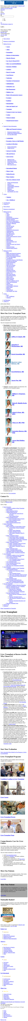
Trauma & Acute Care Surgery (13, 244)
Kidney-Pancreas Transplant (15, 540)
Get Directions (4, 24)
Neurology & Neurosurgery (12, 230)
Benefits (5, 967)
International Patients (11, 275)
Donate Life (6, 604)
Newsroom (5, 995)
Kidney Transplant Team (12, 548)
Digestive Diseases (10, 219)
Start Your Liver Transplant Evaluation (15, 565)
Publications (6, 996)
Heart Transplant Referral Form (13, 522)
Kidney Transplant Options (12, 535)
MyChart (3, 13)
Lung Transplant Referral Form (16, 581)
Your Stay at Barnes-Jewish (12, 280)
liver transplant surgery (11, 855)
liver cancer (22, 859)
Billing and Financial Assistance (13, 253)
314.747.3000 (13, 7)
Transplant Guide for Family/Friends (14, 551)
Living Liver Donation (11, 564)
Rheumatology (9, 240)
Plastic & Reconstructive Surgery (13, 236)
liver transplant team (17, 679)
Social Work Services (12, 162)
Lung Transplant (7, 566)
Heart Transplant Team (11, 521)
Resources (5, 606)
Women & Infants (10, 247)
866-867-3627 (21, 924)
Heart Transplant (7, 507)
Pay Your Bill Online (12, 134)
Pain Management (10, 233)
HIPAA (5, 1013)
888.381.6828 (9, 502)
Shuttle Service (10, 148)
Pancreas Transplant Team (12, 603)
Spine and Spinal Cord (11, 241)
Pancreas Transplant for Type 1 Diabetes (15, 586)
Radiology (8, 239)
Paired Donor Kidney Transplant (16, 537)
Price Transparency (7, 1016)
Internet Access (10, 159)
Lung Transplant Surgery (15, 573)
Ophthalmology (9, 231)
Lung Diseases (9, 227)
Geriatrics (8, 224)
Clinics (7, 215)
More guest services (11, 164)
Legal (4, 1012)
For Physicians (6, 979)
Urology (8, 245)
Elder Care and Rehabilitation (13, 222)
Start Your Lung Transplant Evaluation (15, 582)
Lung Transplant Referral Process (13, 580)
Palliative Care (9, 235)
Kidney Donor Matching (14, 530)
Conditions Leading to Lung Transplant (15, 568)
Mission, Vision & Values (9, 952)
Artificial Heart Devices (11, 512)
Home (2, 608)
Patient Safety (10, 187)
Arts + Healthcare (10, 296)
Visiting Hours (10, 190)
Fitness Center (9, 276)
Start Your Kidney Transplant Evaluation (15, 552)
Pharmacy (9, 189)
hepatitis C (12, 856)
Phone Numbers (10, 279)
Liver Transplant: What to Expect (16, 559)
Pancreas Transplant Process (12, 593)
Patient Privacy (6, 1014)
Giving (5, 194)
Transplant (8, 243)
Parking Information (12, 146)
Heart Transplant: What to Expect (16, 518)
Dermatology (9, 217)
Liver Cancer (4, 797)
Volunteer (8, 297)
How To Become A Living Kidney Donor (15, 526)
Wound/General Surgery (11, 248)
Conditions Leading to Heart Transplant (15, 508)
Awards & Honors (7, 950)
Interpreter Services (11, 160)
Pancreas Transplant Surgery (15, 596)
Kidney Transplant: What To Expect (17, 543)
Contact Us (10, 24)
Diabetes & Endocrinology (12, 218)
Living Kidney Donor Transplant (16, 538)
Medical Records (10, 278)
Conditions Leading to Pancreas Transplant (16, 585)
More (4, 953)
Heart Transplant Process (12, 517)
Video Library (6, 998)
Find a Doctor (6, 38)
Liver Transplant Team (11, 561)
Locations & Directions (11, 261)
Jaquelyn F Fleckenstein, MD (17, 345)
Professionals (6, 982)
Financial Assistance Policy (13, 132)
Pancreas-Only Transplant (15, 589)
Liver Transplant (7, 553)
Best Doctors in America (9, 947)
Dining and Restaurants (12, 182)
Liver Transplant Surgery (15, 560)
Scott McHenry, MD (17, 371)
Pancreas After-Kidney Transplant (17, 591)
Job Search (5, 962)
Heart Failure (9, 509)
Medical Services (7, 44)
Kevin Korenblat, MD (18, 354)
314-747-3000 (13, 926)
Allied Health (6, 965)
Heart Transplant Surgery (15, 520)
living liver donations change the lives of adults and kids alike (14, 685)
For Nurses (5, 980)
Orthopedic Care (10, 232)
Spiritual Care (10, 163)
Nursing (5, 963)
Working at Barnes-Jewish (9, 969)
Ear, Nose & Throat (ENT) (12, 220)
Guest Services (9, 267)
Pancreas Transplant (7, 583)
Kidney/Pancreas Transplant (15, 590)
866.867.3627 (21, 6)
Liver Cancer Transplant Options (13, 556)
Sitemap (5, 1017)
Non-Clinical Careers (8, 966)
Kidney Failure (9, 525)
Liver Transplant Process (12, 557)
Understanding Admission (13, 186)
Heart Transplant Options (12, 511)
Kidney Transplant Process (12, 542)
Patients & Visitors (7, 250)
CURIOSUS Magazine (8, 999)
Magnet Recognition (8, 984)
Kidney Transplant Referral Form (13, 550)
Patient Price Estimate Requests (14, 133)
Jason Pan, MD (16, 380)
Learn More (3, 879)
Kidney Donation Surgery (15, 531)
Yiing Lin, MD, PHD (18, 422)
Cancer (8, 214)
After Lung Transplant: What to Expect (18, 574)
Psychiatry (8, 237)
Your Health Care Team (12, 191)
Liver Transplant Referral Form (13, 563)
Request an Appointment (9, 41)
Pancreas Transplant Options (12, 587)
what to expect (12, 724)
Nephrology (9, 228)
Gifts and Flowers (10, 266)
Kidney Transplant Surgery (15, 544)
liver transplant (12, 493)
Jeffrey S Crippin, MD (18, 336)
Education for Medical (8, 981)
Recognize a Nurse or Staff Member (14, 260)
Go (1, 22)
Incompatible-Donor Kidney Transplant (18, 539)
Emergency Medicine (11, 223)
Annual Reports (7, 948)
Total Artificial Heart (14, 516)
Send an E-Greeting (10, 265)
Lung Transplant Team (11, 578)
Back (7, 213)
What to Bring (10, 185)
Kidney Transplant (7, 524)
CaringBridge (9, 258)
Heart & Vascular (10, 226)
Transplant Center (7, 743)
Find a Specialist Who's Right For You (9, 752)
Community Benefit (7, 951)
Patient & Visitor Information (10, 126)
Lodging (9, 183)
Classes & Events (7, 994)
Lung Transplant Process (12, 569)
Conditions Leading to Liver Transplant (15, 555)
